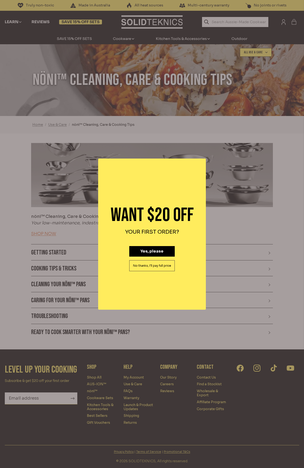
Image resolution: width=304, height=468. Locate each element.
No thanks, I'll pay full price (152, 265)
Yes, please (152, 251)
